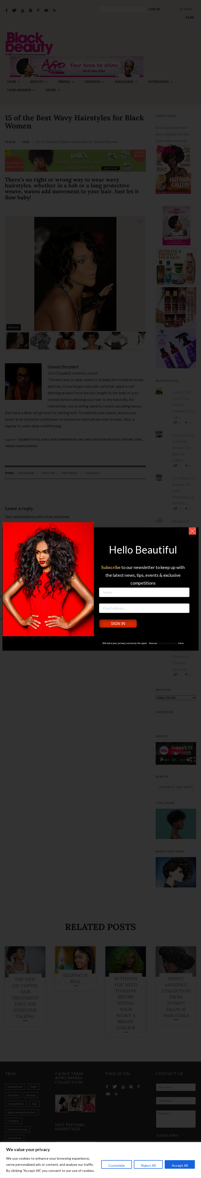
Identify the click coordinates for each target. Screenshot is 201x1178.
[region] (100, 1160)
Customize (116, 1165)
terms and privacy (168, 643)
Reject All (148, 1165)
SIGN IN (118, 624)
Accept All (180, 1165)
